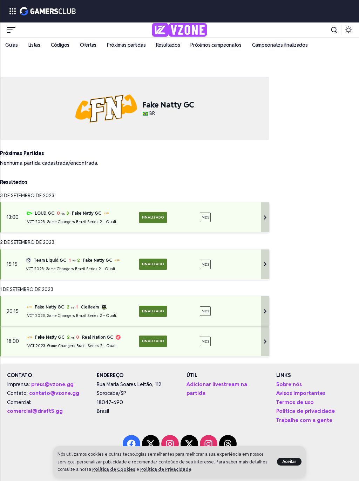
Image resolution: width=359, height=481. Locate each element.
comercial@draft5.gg (35, 411)
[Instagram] (170, 444)
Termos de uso (295, 402)
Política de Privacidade (165, 469)
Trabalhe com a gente (304, 420)
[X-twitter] (151, 444)
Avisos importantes (300, 393)
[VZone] (179, 29)
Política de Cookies (113, 469)
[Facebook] (131, 444)
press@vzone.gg (52, 384)
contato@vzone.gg (54, 393)
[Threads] (228, 444)
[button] (289, 462)
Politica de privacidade (305, 411)
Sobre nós (289, 384)
